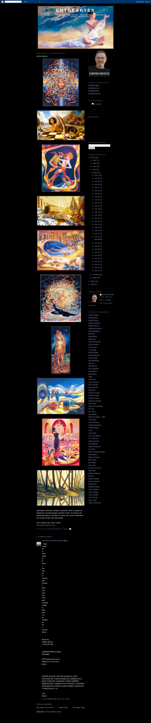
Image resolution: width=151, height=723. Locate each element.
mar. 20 (97, 209)
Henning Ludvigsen (94, 401)
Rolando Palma (108, 294)
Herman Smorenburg (95, 406)
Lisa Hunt (91, 449)
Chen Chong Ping (94, 342)
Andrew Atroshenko (95, 328)
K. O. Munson (93, 438)
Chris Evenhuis (93, 344)
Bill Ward (91, 334)
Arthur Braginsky (94, 331)
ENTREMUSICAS (94, 94)
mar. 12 (97, 233)
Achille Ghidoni (93, 315)
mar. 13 (97, 230)
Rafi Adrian (92, 471)
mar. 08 (97, 249)
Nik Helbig (91, 462)
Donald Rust (92, 371)
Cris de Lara (92, 347)
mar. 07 (97, 252)
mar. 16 (97, 221)
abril (94, 169)
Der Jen (91, 363)
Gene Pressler (93, 387)
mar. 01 (97, 271)
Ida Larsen (92, 412)
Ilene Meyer (98, 239)
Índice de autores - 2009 (96, 417)
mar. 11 (97, 236)
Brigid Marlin (92, 336)
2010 (93, 281)
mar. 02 (97, 267)
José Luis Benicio (94, 436)
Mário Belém (92, 454)
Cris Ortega (92, 350)
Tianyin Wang (93, 492)
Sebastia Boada (93, 487)
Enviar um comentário (44, 704)
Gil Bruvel (91, 390)
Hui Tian (91, 409)
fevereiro (96, 274)
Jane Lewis (92, 420)
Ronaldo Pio (92, 484)
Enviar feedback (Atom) (53, 712)
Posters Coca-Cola (94, 468)
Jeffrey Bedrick (93, 428)
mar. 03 (97, 264)
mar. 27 (97, 187)
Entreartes (75, 10)
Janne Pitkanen (93, 422)
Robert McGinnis (94, 481)
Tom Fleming (92, 497)
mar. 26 (97, 190)
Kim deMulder (93, 444)
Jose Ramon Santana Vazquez (52, 540)
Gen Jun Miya (93, 385)
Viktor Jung (92, 500)
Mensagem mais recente (45, 707)
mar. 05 (97, 258)
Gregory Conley (93, 395)
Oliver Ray (92, 465)
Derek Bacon (92, 366)
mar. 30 (97, 178)
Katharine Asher (93, 441)
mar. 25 (97, 194)
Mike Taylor (92, 460)
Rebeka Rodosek (94, 473)
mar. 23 (97, 200)
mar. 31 (97, 175)
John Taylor (92, 433)
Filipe (90, 377)
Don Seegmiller (93, 369)
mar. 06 (97, 255)
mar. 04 (97, 261)
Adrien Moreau (93, 320)
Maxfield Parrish (94, 457)
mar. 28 (97, 184)
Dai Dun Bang (93, 352)
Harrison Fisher (93, 398)
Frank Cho (92, 379)
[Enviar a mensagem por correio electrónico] (70, 529)
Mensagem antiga (79, 707)
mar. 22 (97, 203)
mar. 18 (97, 215)
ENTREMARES (93, 91)
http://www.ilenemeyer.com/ (46, 525)
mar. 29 (97, 181)
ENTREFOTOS (93, 88)
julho (94, 160)
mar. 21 (97, 206)
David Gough (92, 358)
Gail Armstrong (93, 382)
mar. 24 (97, 197)
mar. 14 (97, 227)
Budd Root (92, 339)
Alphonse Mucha (94, 323)
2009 (93, 284)
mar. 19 (97, 212)
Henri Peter (92, 403)
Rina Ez (91, 476)
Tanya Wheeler (93, 489)
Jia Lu (90, 430)
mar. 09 (97, 246)
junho (95, 163)
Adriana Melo (92, 318)
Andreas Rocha (93, 326)
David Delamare (93, 355)
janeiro (95, 278)
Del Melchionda (93, 361)
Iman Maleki (92, 414)
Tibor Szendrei (93, 495)
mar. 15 (97, 224)
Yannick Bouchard (94, 503)
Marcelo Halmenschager (96, 452)
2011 (93, 157)
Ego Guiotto (92, 374)
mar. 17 (97, 218)
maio (95, 166)
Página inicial (63, 707)
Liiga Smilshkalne (94, 446)
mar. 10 (97, 243)
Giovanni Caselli (94, 393)
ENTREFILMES (93, 85)
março (95, 172)
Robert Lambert (93, 479)
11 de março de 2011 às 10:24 (55, 699)
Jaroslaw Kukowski (95, 425)
